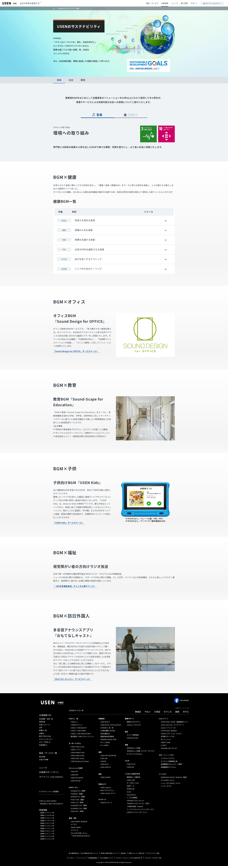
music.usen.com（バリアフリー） (173, 725)
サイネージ (102, 799)
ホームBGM (104, 745)
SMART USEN (165, 742)
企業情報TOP (45, 715)
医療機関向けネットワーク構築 (171, 764)
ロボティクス (73, 787)
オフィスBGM (105, 742)
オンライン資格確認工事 (169, 761)
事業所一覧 (43, 730)
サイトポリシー (71, 858)
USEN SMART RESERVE (79, 821)
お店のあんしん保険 (133, 748)
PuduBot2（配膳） (77, 794)
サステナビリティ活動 (153, 853)
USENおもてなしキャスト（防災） (138, 803)
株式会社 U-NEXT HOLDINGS (50, 804)
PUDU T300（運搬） (78, 800)
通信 (100, 752)
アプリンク (74, 830)
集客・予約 (72, 818)
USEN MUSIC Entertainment (110, 725)
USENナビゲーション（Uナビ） (172, 734)
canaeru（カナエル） (134, 725)
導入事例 (184, 3)
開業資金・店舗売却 (133, 777)
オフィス (168, 711)
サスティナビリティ (46, 739)
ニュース (174, 3)
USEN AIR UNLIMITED (108, 755)
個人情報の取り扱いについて (89, 853)
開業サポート (129, 718)
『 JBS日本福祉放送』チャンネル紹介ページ (73, 586)
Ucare (129, 792)
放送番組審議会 (92, 858)
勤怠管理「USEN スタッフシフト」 (83, 736)
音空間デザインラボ (167, 736)
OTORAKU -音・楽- (107, 728)
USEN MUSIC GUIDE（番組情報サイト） (175, 722)
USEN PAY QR (76, 781)
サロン (148, 711)
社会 (71, 80)
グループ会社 (43, 742)
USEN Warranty (132, 738)
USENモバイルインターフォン (137, 812)
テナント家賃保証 (133, 735)
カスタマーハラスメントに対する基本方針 (128, 858)
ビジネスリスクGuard (134, 754)
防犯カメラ (102, 784)
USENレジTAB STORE (78, 731)
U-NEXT (163, 745)
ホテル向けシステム (167, 780)
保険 (126, 745)
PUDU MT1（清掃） (78, 811)
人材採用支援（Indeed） (135, 806)
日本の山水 (130, 789)
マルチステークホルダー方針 (153, 858)
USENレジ (74, 722)
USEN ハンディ (76, 750)
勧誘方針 (123, 853)
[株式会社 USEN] (55, 8)
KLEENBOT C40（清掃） (79, 805)
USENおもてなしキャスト (135, 801)
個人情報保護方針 (74, 853)
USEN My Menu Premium (80, 761)
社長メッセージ (44, 725)
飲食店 (138, 711)
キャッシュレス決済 (75, 768)
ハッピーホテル (166, 786)
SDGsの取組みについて (106, 858)
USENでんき (131, 764)
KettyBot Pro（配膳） (78, 791)
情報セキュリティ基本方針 (136, 853)
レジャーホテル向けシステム (170, 783)
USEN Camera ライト (108, 793)
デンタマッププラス (167, 758)
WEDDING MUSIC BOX (108, 739)
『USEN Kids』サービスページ (67, 522)
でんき (127, 761)
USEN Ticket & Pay (77, 747)
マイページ (51, 776)
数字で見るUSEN (45, 736)
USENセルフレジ (76, 725)
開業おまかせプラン (133, 722)
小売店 (157, 711)
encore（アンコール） (168, 728)
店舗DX (133, 115)
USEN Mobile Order (78, 752)
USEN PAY (74, 771)
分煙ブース (130, 786)
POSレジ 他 (73, 718)
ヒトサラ (74, 824)
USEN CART (131, 780)
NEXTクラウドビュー (107, 790)
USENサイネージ (106, 803)
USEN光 (103, 761)
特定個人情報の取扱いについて (110, 853)
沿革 (40, 727)
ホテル (186, 711)
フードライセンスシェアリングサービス (140, 809)
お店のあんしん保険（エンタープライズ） (141, 751)
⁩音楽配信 (101, 718)
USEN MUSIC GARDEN (169, 731)
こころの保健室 (132, 798)
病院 (177, 711)
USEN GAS (130, 767)
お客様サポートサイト (49, 772)
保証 (126, 732)
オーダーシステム (75, 743)
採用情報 (42, 745)
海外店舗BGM (105, 734)
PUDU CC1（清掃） (77, 802)
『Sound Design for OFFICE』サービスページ (74, 351)
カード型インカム (133, 783)
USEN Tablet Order (78, 755)
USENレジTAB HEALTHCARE (80, 734)
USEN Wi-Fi (104, 764)
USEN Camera (105, 787)
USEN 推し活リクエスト (169, 748)
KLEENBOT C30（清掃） (79, 808)
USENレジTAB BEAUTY (79, 728)
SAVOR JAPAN (76, 827)
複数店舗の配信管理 (107, 736)
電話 (100, 774)
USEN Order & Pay (77, 758)
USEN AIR (103, 758)
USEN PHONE (105, 777)
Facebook (184, 700)
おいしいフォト (166, 739)
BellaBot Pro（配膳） (78, 797)
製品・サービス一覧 (48, 752)
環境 (83, 80)
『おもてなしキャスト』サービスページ (71, 679)
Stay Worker (131, 795)
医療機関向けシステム (168, 767)
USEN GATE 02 (105, 767)
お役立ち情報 (43, 759)
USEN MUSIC (105, 722)
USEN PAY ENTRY (77, 778)
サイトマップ (82, 858)
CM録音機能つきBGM (107, 731)
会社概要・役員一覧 (46, 719)
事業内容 (42, 722)
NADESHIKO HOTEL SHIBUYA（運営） (174, 777)
